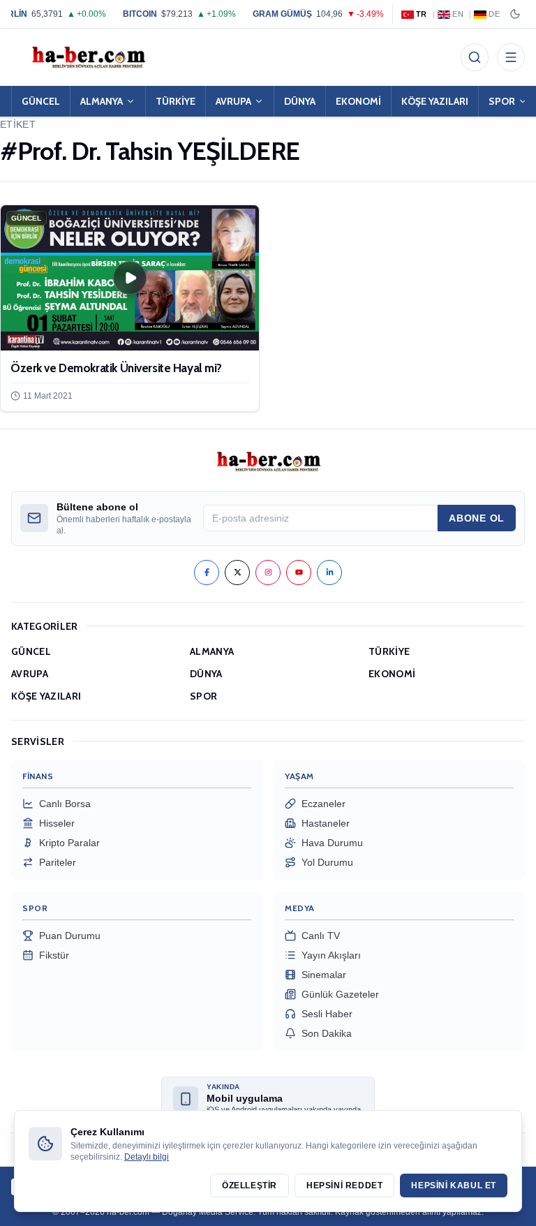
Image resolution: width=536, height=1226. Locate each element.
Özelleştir (249, 1185)
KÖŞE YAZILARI (434, 101)
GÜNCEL (41, 101)
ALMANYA (101, 101)
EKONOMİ (358, 101)
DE (494, 14)
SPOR (203, 696)
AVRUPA (233, 101)
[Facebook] (206, 572)
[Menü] (511, 57)
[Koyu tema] (515, 14)
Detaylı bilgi (146, 1157)
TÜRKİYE (175, 101)
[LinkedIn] (329, 572)
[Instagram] (268, 572)
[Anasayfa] (88, 57)
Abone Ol (477, 518)
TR (421, 14)
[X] (237, 572)
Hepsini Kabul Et (453, 1185)
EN (457, 14)
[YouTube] (298, 572)
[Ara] (475, 57)
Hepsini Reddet (344, 1185)
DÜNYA (299, 101)
